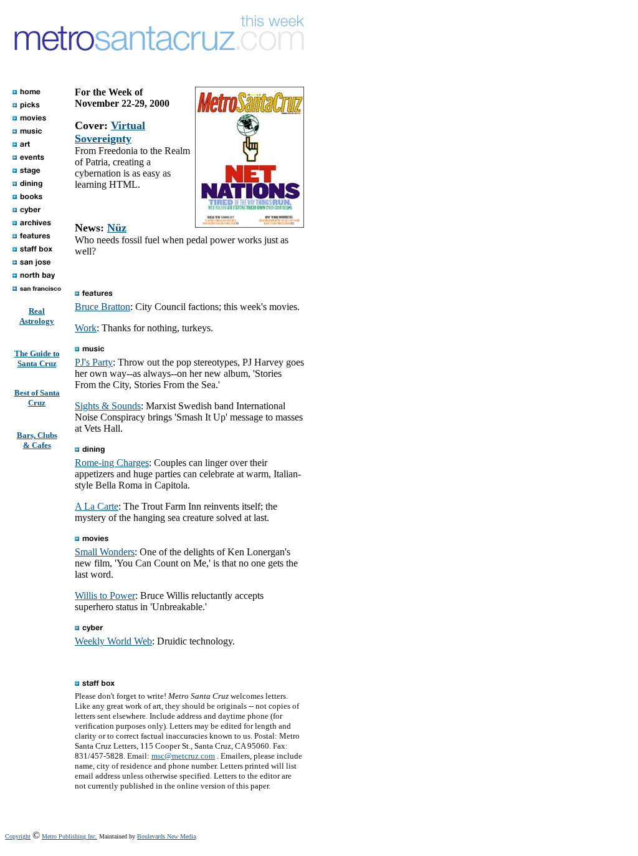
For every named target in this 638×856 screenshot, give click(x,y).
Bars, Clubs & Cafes (37, 440)
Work (86, 328)
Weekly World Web (113, 641)
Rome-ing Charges (112, 462)
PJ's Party (94, 362)
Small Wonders (105, 552)
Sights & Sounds (108, 406)
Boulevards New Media (166, 836)
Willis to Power (105, 595)
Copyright (18, 836)
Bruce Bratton (102, 306)
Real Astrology (36, 316)
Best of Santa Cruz (37, 397)
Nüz (116, 227)
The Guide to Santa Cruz (37, 358)
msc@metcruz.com (183, 756)
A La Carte (96, 506)
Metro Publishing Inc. (69, 836)
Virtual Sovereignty (110, 132)
